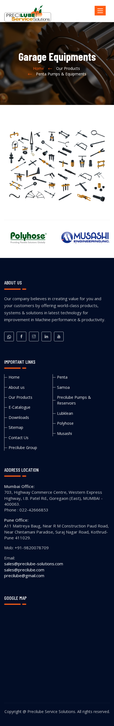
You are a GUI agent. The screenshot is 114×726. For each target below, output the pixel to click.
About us (17, 387)
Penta (62, 377)
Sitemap (16, 427)
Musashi (64, 433)
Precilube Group (23, 447)
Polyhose (65, 423)
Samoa (63, 387)
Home (38, 68)
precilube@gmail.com (24, 575)
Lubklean (65, 413)
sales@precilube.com (24, 569)
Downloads (19, 417)
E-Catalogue (19, 407)
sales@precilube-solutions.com (33, 563)
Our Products (20, 397)
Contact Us (18, 437)
